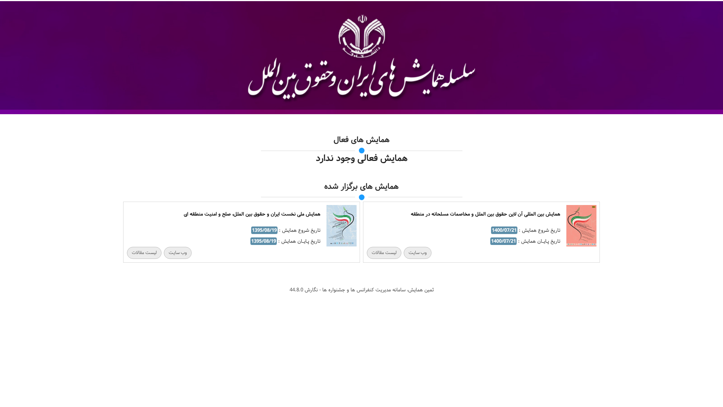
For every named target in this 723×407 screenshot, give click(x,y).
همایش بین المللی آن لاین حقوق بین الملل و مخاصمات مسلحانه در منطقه (485, 214)
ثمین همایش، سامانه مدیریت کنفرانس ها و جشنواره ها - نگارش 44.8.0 (362, 290)
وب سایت (418, 252)
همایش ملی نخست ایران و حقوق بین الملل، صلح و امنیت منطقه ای (252, 214)
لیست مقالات (384, 252)
